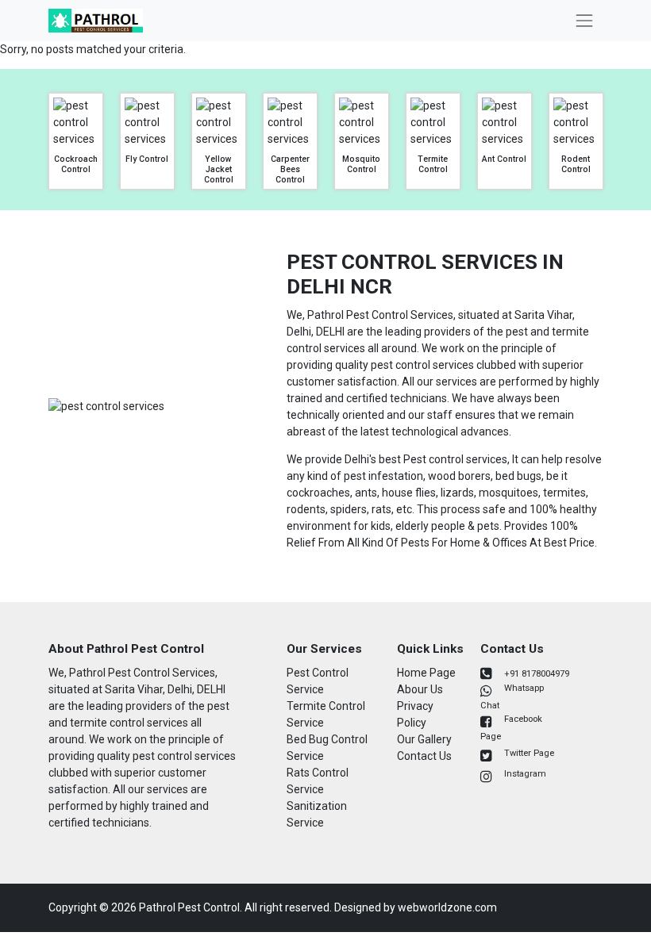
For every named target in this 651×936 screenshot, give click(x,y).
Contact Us (424, 756)
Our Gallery (424, 739)
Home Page (426, 672)
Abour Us (420, 689)
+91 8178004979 (536, 674)
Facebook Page (511, 728)
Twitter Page (529, 753)
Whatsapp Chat (512, 697)
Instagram (525, 774)
